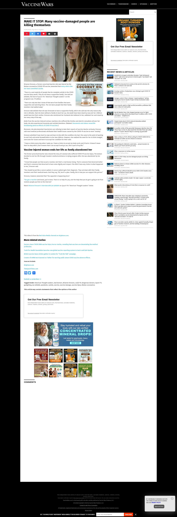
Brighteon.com (29, 265)
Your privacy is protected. (33, 313)
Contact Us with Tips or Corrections (88, 505)
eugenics (134, 4)
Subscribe (128, 514)
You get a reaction (31, 180)
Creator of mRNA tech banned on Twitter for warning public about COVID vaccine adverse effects (57, 258)
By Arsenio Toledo (125, 167)
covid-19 (78, 283)
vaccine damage (65, 285)
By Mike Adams (124, 140)
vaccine (56, 285)
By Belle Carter (124, 124)
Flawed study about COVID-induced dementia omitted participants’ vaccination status (130, 122)
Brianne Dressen (68, 283)
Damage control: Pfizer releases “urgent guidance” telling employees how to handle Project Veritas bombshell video (131, 99)
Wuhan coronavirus (88, 285)
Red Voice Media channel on (53, 235)
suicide (50, 285)
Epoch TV (98, 283)
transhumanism (123, 4)
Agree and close (159, 506)
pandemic (44, 285)
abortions (153, 4)
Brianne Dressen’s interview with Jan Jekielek (44, 186)
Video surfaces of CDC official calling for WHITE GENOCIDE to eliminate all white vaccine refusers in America (132, 137)
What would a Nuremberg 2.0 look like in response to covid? (132, 185)
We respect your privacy (79, 498)
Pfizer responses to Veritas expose (124, 151)
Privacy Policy (88, 510)
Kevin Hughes (39, 30)
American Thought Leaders (44, 283)
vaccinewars (111, 4)
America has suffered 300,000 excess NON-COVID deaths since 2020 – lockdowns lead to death (132, 171)
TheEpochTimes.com (31, 269)
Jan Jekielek (36, 285)
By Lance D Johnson (125, 147)
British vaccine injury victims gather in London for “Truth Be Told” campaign (50, 254)
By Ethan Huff (124, 80)
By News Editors (124, 133)
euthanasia (143, 4)
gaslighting (28, 285)
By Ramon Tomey (125, 94)
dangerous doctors (88, 283)
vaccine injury (76, 285)
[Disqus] (63, 408)
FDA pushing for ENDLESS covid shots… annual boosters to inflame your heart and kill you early (131, 145)
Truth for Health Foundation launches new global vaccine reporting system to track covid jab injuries (58, 250)
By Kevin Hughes (125, 117)
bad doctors (58, 283)
